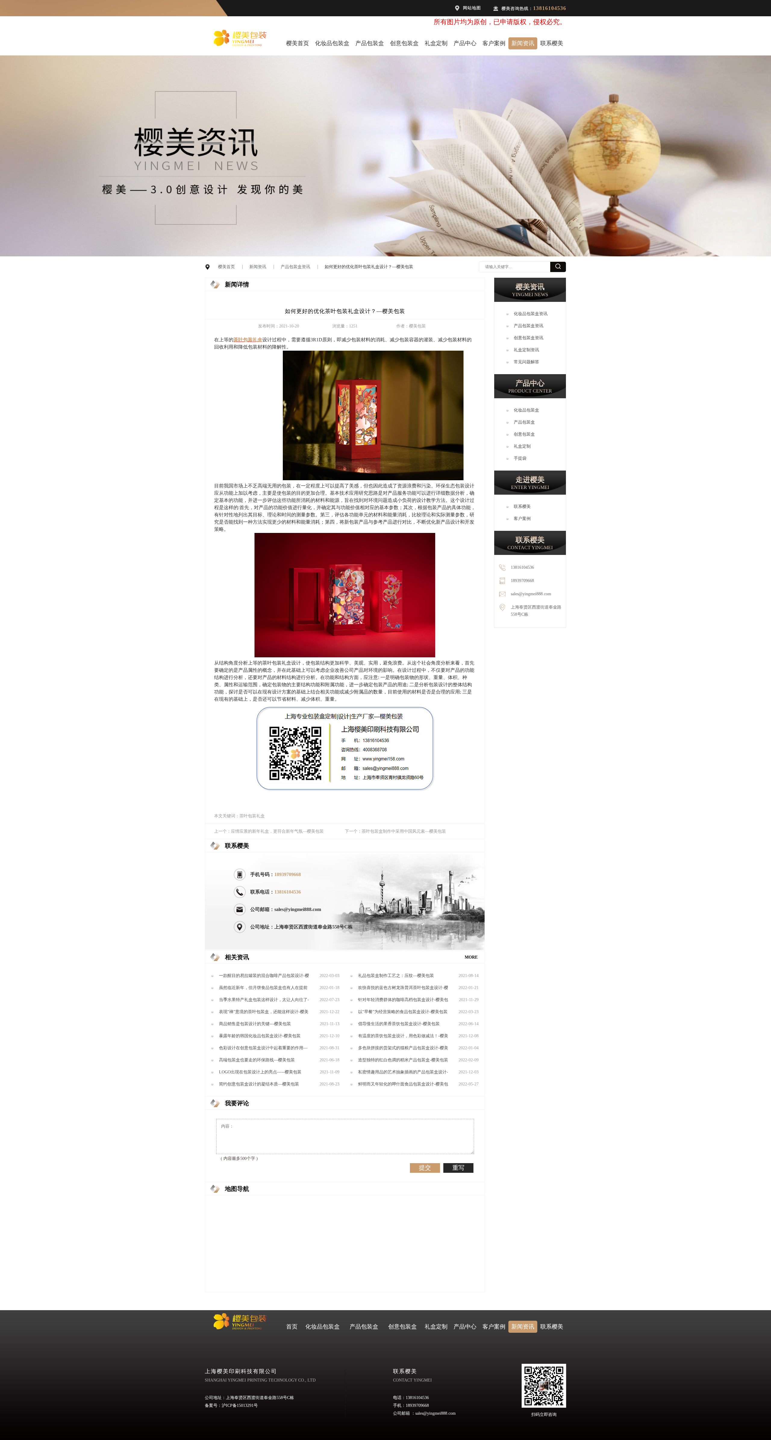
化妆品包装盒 (332, 43)
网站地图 (472, 8)
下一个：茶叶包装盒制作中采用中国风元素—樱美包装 (395, 831)
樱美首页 (297, 43)
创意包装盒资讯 (528, 338)
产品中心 (465, 43)
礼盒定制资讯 (526, 350)
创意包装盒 (404, 43)
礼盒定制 (436, 43)
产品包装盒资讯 (295, 267)
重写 (458, 1167)
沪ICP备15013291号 (240, 1405)
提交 (425, 1167)
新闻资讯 (522, 43)
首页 (292, 1326)
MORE (471, 957)
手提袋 (520, 458)
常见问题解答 (526, 362)
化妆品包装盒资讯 (531, 313)
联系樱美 (551, 43)
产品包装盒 (369, 43)
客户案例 (493, 43)
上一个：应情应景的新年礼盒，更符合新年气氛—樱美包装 (269, 831)
